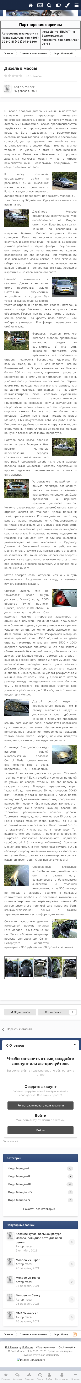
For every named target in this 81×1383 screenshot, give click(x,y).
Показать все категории (40, 1209)
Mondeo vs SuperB (28, 1260)
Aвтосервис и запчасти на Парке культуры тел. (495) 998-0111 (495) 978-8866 (20, 37)
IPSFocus (27, 1347)
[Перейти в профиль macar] (7, 88)
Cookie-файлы (67, 1347)
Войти (40, 1130)
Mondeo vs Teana (28, 1277)
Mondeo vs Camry (28, 1295)
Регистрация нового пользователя (40, 1105)
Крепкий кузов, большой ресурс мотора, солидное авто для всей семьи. (39, 1238)
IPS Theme (11, 1347)
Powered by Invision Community (40, 1354)
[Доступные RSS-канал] (74, 1334)
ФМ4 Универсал (27, 1313)
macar (29, 87)
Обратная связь (45, 1347)
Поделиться (21, 1012)
